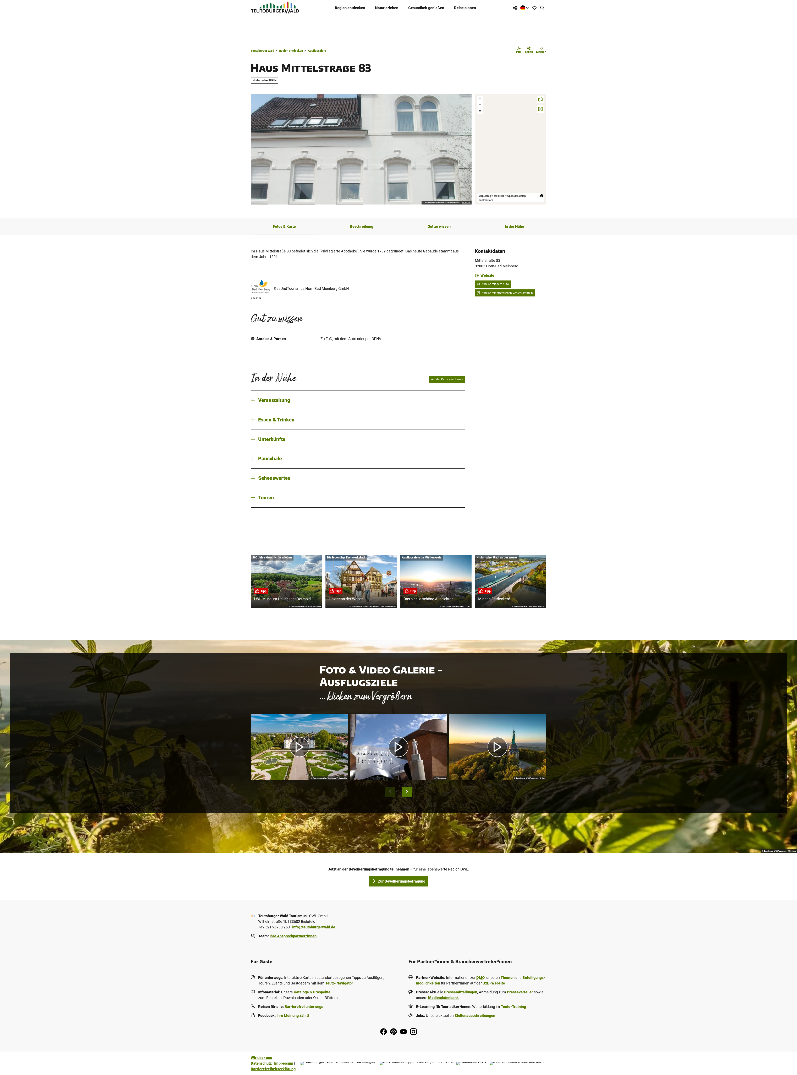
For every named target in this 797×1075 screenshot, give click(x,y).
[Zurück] (390, 792)
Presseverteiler (520, 992)
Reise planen (465, 8)
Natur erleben (386, 8)
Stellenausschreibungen (475, 1015)
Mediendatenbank (443, 997)
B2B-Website (494, 983)
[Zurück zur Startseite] (275, 7)
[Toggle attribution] (541, 195)
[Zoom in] (480, 99)
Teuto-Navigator (339, 983)
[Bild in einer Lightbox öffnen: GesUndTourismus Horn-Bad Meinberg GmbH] (261, 286)
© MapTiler (497, 196)
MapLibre (484, 196)
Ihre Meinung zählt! (292, 1015)
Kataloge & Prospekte (312, 992)
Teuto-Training (513, 1006)
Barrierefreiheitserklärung (273, 1069)
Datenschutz (261, 1063)
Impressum (283, 1063)
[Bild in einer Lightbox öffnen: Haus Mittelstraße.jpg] (361, 149)
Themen (508, 977)
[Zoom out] (480, 105)
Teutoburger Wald (262, 50)
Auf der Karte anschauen (447, 379)
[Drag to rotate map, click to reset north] (480, 111)
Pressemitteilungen (460, 992)
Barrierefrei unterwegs (304, 1006)
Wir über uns (261, 1057)
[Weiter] (407, 792)
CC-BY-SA (466, 202)
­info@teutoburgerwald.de (313, 927)
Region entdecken (350, 8)
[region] (510, 149)
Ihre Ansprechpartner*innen (293, 936)
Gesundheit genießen (426, 8)
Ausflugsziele (317, 50)
